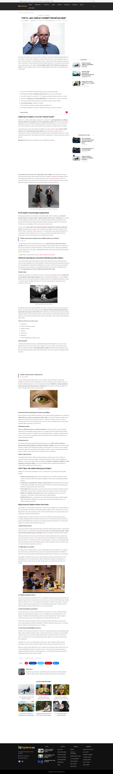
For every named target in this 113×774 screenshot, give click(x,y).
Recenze (40, 1)
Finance (30, 4)
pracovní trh (38, 658)
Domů (19, 12)
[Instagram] (94, 1)
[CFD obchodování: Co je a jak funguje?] (76, 150)
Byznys (81, 4)
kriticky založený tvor (38, 231)
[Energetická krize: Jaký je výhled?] (40, 762)
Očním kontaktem (23, 380)
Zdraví (53, 4)
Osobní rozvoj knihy (29, 658)
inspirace (21, 658)
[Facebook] (92, 1)
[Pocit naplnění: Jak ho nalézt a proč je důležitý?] (40, 756)
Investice (59, 4)
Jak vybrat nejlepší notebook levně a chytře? (48, 750)
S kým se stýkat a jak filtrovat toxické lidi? (45, 254)
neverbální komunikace (40, 429)
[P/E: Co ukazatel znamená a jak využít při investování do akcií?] (76, 140)
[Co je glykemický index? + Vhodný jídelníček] (61, 706)
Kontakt (52, 1)
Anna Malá (26, 20)
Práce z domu (31, 8)
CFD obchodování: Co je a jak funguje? (88, 149)
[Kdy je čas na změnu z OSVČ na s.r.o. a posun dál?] (76, 83)
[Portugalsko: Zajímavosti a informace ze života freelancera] (26, 706)
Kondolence (24, 335)
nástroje (47, 263)
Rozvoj (63, 746)
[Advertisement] (44, 80)
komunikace (30, 348)
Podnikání (30, 1)
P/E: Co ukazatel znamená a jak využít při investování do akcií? (88, 141)
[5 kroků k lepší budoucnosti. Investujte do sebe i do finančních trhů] (76, 73)
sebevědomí (40, 536)
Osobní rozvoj (38, 4)
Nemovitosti (67, 4)
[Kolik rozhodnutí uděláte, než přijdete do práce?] (26, 689)
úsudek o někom (54, 129)
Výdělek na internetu (23, 1)
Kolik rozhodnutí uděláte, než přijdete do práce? (87, 64)
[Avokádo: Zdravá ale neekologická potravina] (44, 689)
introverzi (44, 224)
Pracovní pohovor (30, 267)
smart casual (38, 465)
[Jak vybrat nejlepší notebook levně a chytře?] (40, 751)
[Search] (94, 6)
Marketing (75, 4)
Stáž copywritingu (46, 1)
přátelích (64, 449)
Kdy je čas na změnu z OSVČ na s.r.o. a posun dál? (88, 83)
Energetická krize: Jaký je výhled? (49, 761)
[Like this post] (26, 663)
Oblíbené (88, 746)
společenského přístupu (56, 275)
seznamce (36, 107)
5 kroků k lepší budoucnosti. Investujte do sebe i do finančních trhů (88, 74)
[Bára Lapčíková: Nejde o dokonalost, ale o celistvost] (61, 689)
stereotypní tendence (54, 178)
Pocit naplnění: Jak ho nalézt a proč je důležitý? (49, 756)
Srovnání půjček (35, 1)
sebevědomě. (26, 419)
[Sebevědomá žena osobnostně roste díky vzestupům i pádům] (44, 706)
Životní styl (46, 4)
